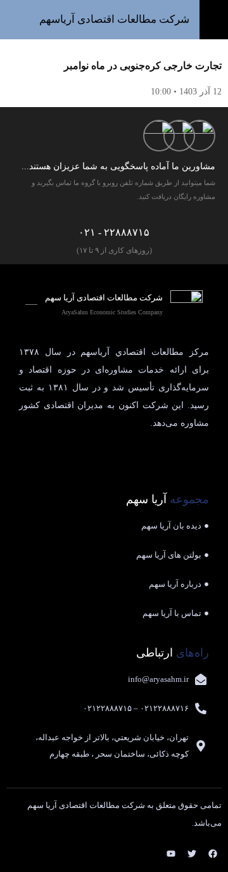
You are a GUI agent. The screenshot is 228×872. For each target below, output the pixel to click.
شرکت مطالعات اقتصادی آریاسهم (114, 19)
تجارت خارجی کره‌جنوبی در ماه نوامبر (143, 65)
